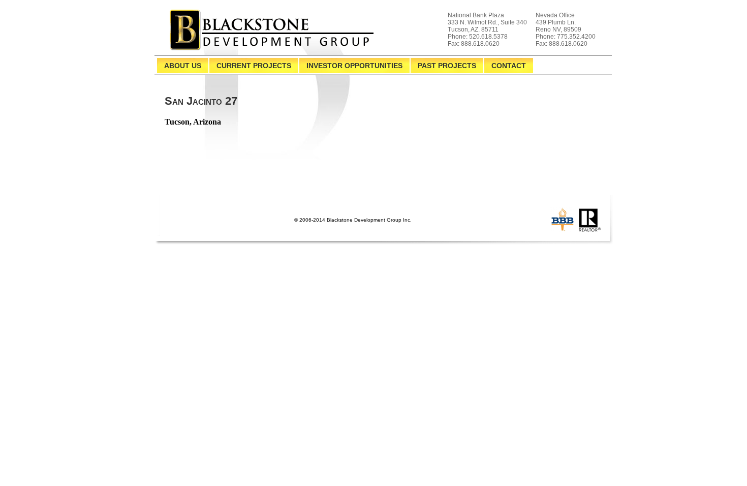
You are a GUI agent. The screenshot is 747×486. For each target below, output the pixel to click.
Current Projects (253, 66)
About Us (182, 66)
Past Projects (447, 66)
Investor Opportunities (354, 66)
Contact (508, 66)
